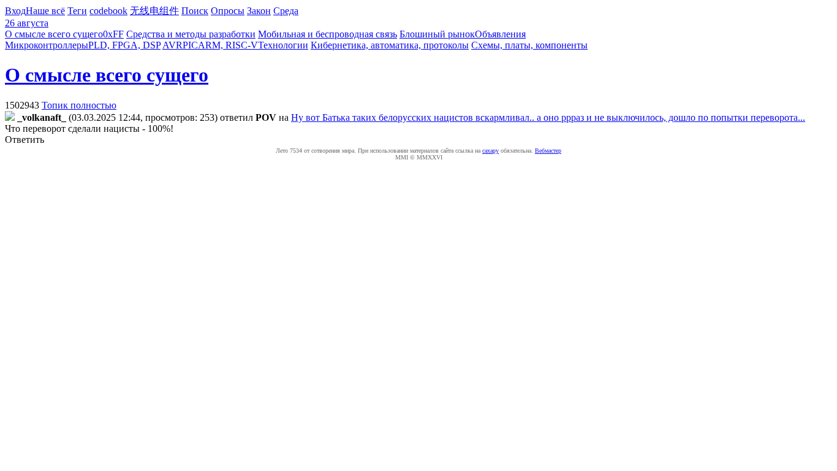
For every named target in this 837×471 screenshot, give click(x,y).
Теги (77, 11)
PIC (190, 45)
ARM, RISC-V (228, 45)
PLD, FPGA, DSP (124, 45)
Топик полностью (79, 105)
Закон (259, 11)
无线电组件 (154, 11)
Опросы (227, 11)
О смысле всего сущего (54, 34)
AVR (172, 45)
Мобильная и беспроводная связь (327, 34)
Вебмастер (548, 150)
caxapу (490, 150)
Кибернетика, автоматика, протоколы (390, 45)
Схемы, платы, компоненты (529, 45)
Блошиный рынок (437, 34)
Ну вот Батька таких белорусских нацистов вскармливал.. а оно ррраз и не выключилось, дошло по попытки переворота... (548, 117)
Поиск (194, 11)
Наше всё (45, 11)
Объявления (500, 34)
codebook (108, 11)
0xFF (113, 34)
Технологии (283, 45)
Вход (15, 11)
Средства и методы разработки (191, 34)
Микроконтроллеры (46, 45)
